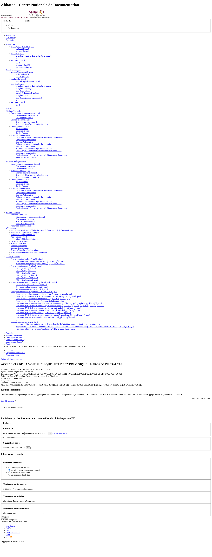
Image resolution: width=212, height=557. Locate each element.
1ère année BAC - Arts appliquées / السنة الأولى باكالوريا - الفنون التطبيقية (45, 317)
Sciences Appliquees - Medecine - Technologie (29, 252)
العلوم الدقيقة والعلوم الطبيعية (28, 81)
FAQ (8, 535)
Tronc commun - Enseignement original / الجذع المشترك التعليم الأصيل (44, 294)
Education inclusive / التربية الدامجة (25, 322)
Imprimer (9, 350)
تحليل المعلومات (22, 95)
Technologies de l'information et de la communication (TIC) (39, 151)
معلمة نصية (10, 44)
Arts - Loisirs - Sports (19, 237)
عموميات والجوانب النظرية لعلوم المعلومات (33, 56)
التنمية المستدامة (18, 60)
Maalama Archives (13, 213)
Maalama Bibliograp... (14, 335)
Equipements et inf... (14, 342)
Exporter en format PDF (15, 353)
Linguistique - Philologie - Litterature (25, 239)
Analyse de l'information (25, 146)
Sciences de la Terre (18, 243)
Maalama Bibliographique (16, 162)
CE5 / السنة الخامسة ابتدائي (27, 278)
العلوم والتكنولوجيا (18, 79)
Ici (12, 25)
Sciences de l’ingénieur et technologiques (32, 124)
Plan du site (10, 38)
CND (8, 530)
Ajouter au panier (12, 355)
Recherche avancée (59, 433)
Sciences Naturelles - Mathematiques (25, 250)
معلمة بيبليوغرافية (13, 70)
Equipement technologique (26, 153)
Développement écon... (15, 337)
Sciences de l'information (20, 135)
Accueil (9, 109)
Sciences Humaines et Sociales (23, 235)
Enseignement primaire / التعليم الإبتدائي (26, 266)
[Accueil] (14, 18)
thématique (7, 489)
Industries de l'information (26, 157)
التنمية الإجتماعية (22, 51)
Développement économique (27, 115)
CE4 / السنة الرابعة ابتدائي (26, 275)
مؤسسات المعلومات (24, 88)
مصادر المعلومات (23, 91)
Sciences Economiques (20, 248)
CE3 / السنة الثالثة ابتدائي (26, 273)
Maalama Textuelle (13, 111)
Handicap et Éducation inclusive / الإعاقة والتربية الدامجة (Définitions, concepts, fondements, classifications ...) (59, 324)
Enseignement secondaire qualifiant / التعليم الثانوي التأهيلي (34, 292)
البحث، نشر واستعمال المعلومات (29, 98)
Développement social (24, 118)
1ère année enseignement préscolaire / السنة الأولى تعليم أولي (40, 261)
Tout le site (15, 28)
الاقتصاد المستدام (23, 65)
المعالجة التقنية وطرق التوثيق (28, 93)
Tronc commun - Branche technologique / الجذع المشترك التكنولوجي (43, 299)
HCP (8, 528)
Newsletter (10, 40)
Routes (8, 344)
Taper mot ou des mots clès (13, 433)
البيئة (18, 63)
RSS (7, 537)
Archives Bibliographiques (21, 226)
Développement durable (20, 126)
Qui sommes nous (13, 532)
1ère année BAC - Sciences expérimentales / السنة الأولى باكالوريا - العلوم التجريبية (48, 308)
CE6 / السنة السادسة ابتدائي (27, 280)
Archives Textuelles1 (19, 215)
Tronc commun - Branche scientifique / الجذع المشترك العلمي (40, 301)
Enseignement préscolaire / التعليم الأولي (27, 259)
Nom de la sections (10, 448)
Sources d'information (24, 142)
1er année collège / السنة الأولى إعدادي (31, 285)
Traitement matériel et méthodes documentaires (34, 144)
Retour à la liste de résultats (11, 359)
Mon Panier (10, 35)
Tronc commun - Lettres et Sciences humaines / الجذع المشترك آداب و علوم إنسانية (48, 296)
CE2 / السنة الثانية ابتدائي (26, 271)
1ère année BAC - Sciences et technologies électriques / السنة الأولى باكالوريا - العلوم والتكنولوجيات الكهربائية (59, 303)
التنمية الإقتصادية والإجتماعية (22, 47)
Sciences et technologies (20, 120)
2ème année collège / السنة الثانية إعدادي (32, 287)
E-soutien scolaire (13, 257)
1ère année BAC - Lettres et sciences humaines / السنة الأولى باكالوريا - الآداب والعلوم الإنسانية (53, 315)
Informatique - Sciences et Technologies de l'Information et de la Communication (42, 230)
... (16, 58)
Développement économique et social (25, 113)
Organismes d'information (26, 140)
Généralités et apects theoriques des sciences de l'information (39, 137)
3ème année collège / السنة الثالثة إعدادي (32, 289)
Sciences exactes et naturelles (27, 122)
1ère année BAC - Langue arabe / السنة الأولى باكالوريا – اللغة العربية (43, 313)
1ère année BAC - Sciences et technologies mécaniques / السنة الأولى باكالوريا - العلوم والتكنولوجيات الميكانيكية (60, 306)
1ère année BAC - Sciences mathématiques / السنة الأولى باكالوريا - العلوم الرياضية (48, 310)
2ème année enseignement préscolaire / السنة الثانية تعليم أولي (40, 264)
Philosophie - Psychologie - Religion (25, 232)
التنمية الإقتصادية (22, 49)
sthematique (7, 501)
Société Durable (22, 133)
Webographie (11, 228)
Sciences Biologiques (19, 246)
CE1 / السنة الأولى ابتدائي (26, 268)
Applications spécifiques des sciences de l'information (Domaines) (41, 155)
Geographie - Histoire (19, 241)
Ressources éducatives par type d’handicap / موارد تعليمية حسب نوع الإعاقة (45, 329)
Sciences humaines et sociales (27, 177)
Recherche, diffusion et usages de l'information (34, 148)
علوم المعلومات (17, 54)
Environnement (22, 129)
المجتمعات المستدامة (24, 67)
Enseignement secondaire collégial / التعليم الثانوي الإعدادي (34, 282)
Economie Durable (23, 131)
